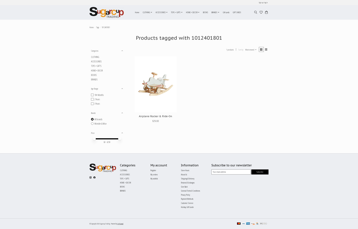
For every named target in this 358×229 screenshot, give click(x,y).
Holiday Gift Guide (187, 207)
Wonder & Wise (100, 123)
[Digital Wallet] (263, 223)
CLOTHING (95, 57)
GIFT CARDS (237, 12)
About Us (184, 174)
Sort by (240, 49)
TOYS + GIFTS (96, 66)
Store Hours (185, 170)
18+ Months (99, 95)
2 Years (97, 99)
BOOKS (205, 12)
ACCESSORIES (96, 61)
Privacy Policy (185, 194)
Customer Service (187, 203)
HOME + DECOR (97, 70)
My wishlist (154, 178)
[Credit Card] (257, 223)
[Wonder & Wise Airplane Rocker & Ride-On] (156, 84)
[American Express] (248, 223)
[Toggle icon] (256, 12)
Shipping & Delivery (187, 178)
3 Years (97, 103)
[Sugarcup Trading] (107, 12)
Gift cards (226, 12)
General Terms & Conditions (190, 190)
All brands (98, 119)
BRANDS (94, 79)
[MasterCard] (239, 223)
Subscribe (259, 171)
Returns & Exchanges (188, 182)
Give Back (184, 186)
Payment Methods (187, 198)
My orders (154, 174)
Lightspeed (120, 224)
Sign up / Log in (263, 2)
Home (137, 12)
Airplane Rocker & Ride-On (155, 116)
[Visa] (243, 223)
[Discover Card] (253, 223)
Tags (97, 27)
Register (153, 170)
